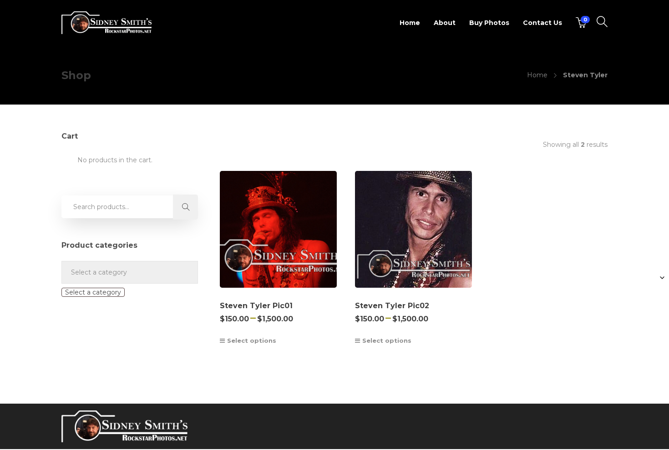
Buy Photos (489, 23)
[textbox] (93, 292)
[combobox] (93, 292)
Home (410, 23)
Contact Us (542, 23)
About (445, 23)
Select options (251, 340)
